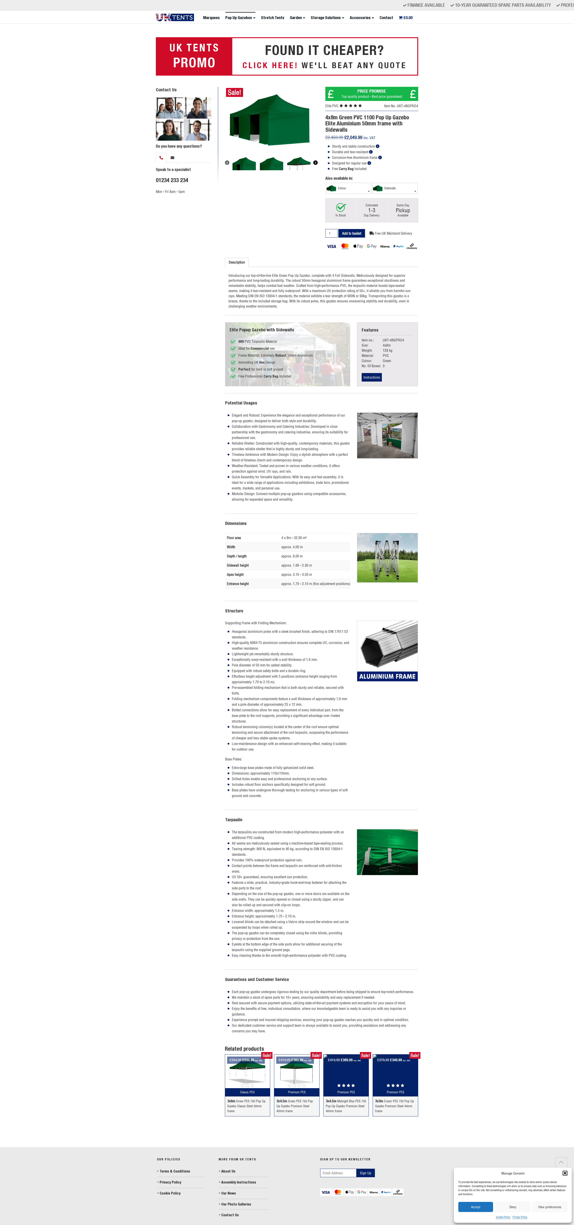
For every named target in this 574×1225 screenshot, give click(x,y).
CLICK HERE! (270, 65)
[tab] (161, 158)
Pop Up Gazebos (238, 17)
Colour (341, 188)
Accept (475, 1207)
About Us (228, 1171)
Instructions (371, 377)
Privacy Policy (520, 1217)
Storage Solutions (326, 17)
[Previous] (227, 162)
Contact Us (230, 1215)
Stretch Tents (272, 17)
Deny (512, 1207)
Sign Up (365, 1173)
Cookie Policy (503, 1217)
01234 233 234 (172, 180)
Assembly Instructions (238, 1182)
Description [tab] (237, 262)
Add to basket (351, 233)
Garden (296, 17)
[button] (565, 1173)
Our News (228, 1193)
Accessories (360, 17)
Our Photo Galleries (236, 1204)
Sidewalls (389, 188)
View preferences (549, 1207)
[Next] (315, 162)
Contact (386, 17)
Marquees (211, 17)
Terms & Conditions (175, 1171)
